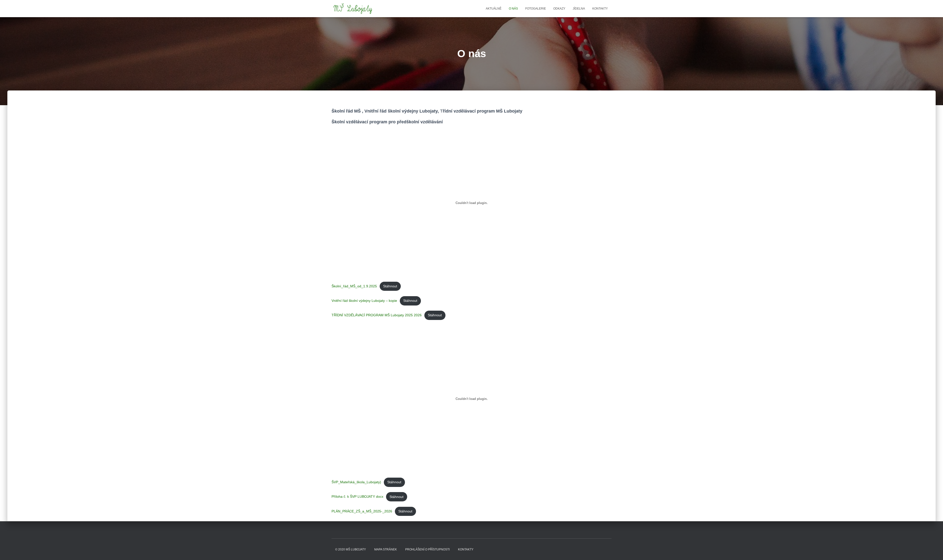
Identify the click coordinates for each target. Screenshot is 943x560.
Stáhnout (390, 286)
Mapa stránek (385, 549)
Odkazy (559, 8)
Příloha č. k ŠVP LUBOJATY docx (357, 497)
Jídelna (579, 8)
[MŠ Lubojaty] (353, 8)
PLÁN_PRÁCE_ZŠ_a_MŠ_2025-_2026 (362, 511)
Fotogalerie (535, 8)
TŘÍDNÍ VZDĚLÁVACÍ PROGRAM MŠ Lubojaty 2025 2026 (377, 315)
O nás (513, 8)
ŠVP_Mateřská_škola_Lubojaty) (356, 482)
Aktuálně (493, 8)
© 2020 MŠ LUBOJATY (350, 549)
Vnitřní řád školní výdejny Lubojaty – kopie (364, 301)
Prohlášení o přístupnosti (427, 549)
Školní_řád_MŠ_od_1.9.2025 (354, 286)
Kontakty (600, 8)
